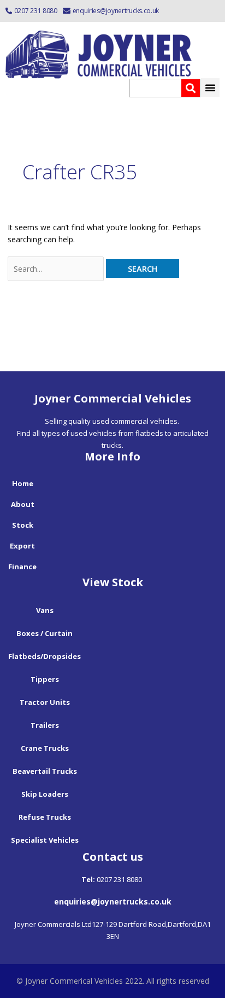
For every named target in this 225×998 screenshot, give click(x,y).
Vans (45, 610)
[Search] (190, 88)
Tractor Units (45, 702)
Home (22, 483)
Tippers (45, 679)
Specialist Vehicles (45, 840)
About (22, 504)
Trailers (45, 725)
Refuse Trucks (45, 817)
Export (22, 546)
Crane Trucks (45, 748)
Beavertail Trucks (45, 771)
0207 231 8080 (35, 10)
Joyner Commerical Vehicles (74, 981)
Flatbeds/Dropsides (44, 656)
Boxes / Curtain (44, 633)
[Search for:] (57, 269)
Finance (22, 566)
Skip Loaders (44, 794)
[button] (210, 87)
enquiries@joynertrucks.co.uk (116, 10)
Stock (22, 525)
